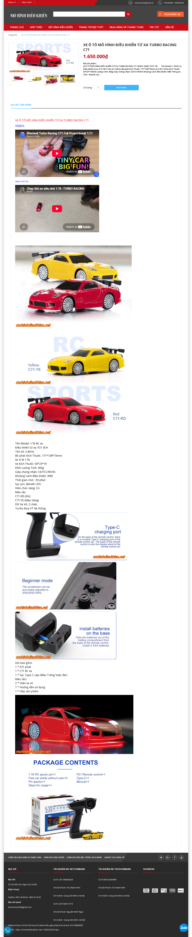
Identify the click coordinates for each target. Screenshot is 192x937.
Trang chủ (12, 35)
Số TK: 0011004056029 (63, 879)
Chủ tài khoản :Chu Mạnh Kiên (66, 887)
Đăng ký (12, 2)
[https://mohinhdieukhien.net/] (28, 15)
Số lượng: (87, 87)
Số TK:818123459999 (107, 879)
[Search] (124, 14)
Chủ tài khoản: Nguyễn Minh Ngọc (68, 911)
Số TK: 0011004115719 (63, 903)
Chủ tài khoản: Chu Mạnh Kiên (111, 887)
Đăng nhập (27, 2)
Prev (10, 83)
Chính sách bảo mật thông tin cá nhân (84, 857)
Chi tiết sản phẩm (20, 104)
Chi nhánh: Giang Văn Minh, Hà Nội (69, 895)
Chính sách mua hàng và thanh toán (24, 857)
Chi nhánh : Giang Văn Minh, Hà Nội (69, 920)
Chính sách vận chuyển (54, 857)
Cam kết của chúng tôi (114, 857)
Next (77, 83)
